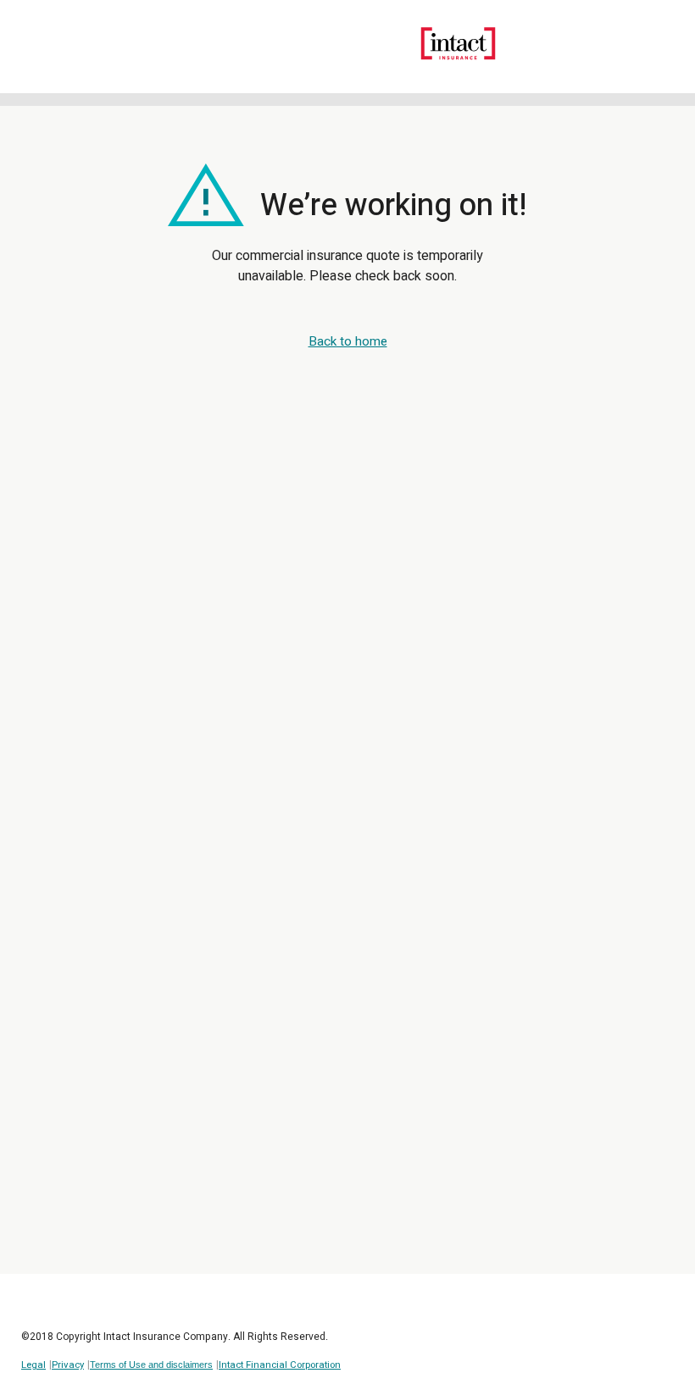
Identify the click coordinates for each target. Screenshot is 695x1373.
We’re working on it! (389, 197)
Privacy (68, 1365)
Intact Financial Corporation (280, 1365)
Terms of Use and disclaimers (151, 1364)
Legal (33, 1365)
